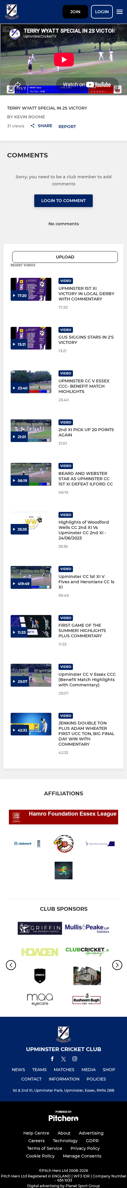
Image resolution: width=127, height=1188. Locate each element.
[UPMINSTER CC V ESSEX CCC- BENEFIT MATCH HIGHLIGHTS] (31, 381)
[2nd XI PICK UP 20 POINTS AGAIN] (31, 430)
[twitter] (63, 1059)
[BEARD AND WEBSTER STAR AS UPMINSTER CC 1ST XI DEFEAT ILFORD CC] (31, 474)
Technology (65, 1140)
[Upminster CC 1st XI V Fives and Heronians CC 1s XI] (31, 577)
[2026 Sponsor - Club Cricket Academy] (87, 953)
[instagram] (75, 1060)
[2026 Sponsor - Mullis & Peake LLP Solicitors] (87, 929)
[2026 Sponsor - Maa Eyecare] (40, 1000)
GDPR (92, 1140)
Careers (36, 1140)
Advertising (91, 1133)
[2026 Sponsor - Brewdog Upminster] (40, 977)
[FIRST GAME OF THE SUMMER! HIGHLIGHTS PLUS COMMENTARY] (31, 626)
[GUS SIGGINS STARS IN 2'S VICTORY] (31, 338)
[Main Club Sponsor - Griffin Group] (40, 929)
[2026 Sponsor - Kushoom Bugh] (87, 1000)
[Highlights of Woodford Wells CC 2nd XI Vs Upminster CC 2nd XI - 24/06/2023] (31, 523)
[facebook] (52, 1060)
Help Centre (36, 1133)
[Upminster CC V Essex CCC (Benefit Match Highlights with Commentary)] (31, 675)
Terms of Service (44, 1148)
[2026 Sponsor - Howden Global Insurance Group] (40, 953)
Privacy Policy (85, 1148)
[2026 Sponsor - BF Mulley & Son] (87, 977)
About (64, 1133)
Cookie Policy (40, 1156)
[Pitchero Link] (63, 1120)
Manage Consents (82, 1156)
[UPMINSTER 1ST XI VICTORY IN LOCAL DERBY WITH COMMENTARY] (31, 289)
